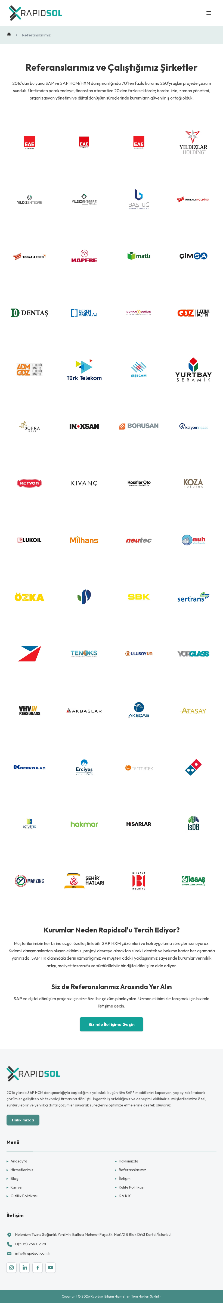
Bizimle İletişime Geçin (111, 1024)
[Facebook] (37, 1268)
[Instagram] (11, 1268)
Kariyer (15, 1187)
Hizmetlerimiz (20, 1169)
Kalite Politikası (129, 1187)
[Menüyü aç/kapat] (208, 13)
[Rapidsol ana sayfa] (35, 13)
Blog (12, 1178)
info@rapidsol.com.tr (33, 1253)
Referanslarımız (130, 1169)
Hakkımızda (23, 1120)
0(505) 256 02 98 (30, 1244)
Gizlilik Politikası (22, 1195)
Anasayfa (17, 1161)
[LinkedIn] (24, 1268)
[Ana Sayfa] (9, 34)
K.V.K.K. (123, 1195)
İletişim (123, 1178)
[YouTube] (50, 1268)
